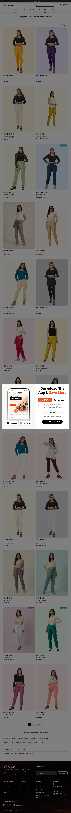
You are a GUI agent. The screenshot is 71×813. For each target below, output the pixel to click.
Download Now (53, 422)
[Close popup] (67, 386)
